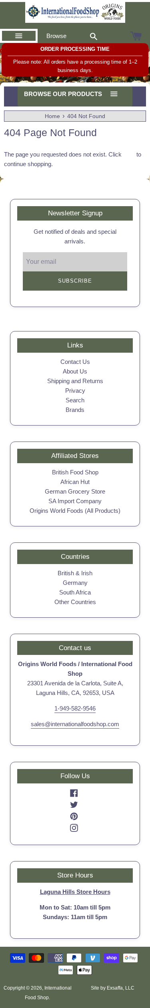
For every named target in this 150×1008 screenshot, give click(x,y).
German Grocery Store (75, 491)
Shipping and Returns (75, 380)
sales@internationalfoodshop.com (75, 724)
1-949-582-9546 (75, 708)
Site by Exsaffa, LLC (112, 988)
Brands (75, 409)
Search (75, 400)
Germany (75, 582)
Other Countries (75, 601)
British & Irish (75, 573)
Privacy (75, 390)
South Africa (75, 592)
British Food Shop (75, 472)
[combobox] (94, 36)
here (129, 154)
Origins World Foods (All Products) (75, 510)
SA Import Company (75, 501)
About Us (75, 371)
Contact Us (75, 361)
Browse (56, 35)
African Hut (75, 481)
